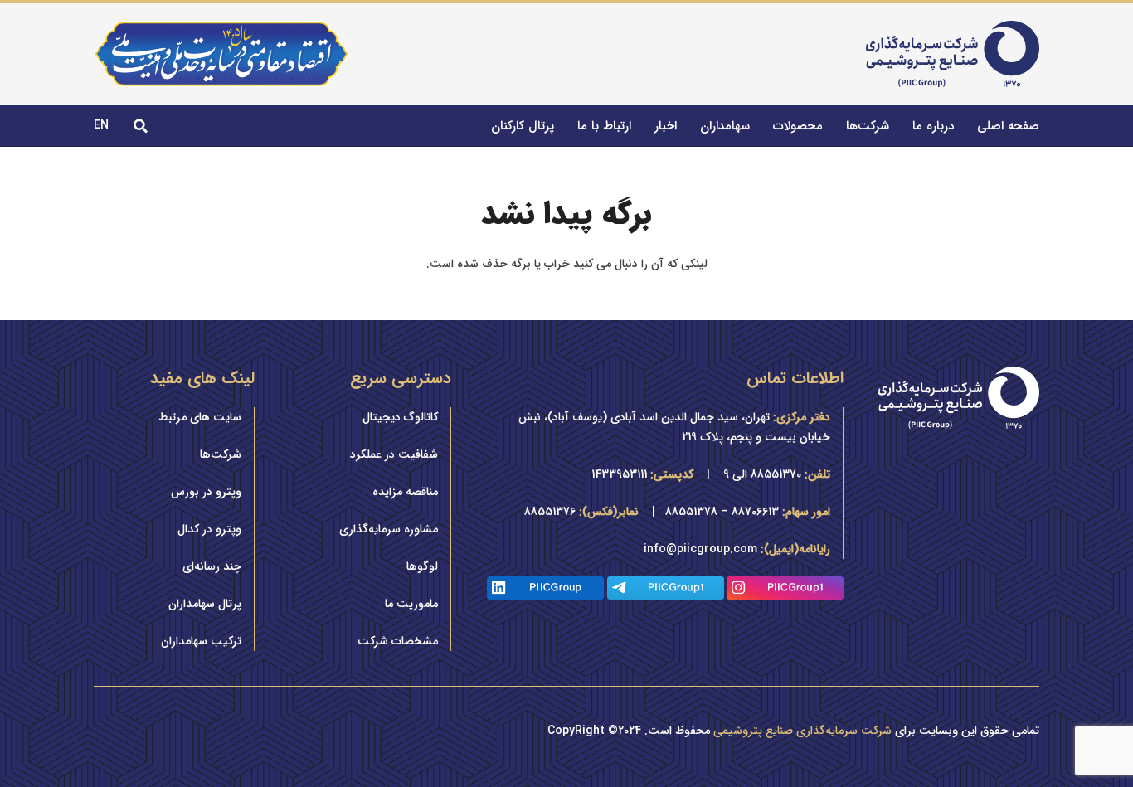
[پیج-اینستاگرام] (785, 588)
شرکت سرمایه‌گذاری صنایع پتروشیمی (802, 730)
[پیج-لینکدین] (545, 588)
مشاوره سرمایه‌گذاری (388, 529)
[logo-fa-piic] (952, 54)
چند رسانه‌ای (211, 566)
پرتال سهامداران (204, 604)
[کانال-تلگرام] (665, 588)
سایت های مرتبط (199, 417)
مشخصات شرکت (397, 641)
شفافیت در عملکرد (394, 454)
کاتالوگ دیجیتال (400, 417)
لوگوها (422, 566)
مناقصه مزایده (405, 492)
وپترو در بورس (206, 492)
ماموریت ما (411, 604)
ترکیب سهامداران (201, 641)
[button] (140, 125)
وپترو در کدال (209, 529)
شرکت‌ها (220, 454)
